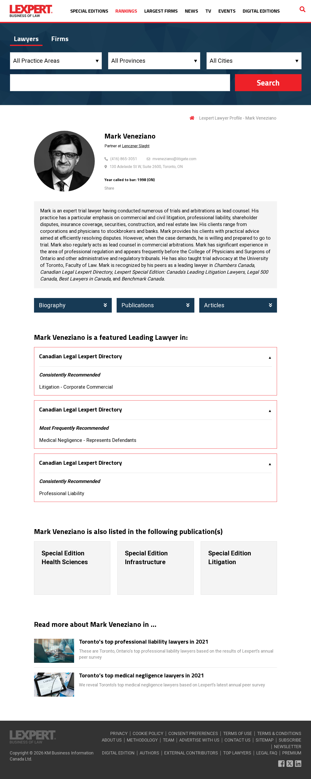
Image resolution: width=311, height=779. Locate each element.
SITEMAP (265, 740)
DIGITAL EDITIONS (261, 11)
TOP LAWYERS (237, 752)
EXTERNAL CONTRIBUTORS (191, 752)
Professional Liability (61, 493)
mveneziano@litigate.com (174, 159)
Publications (137, 305)
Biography (52, 305)
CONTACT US (238, 740)
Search (268, 82)
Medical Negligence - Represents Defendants (87, 440)
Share (109, 188)
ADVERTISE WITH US (199, 740)
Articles (214, 305)
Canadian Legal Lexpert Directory (80, 356)
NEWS (191, 11)
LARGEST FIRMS (161, 11)
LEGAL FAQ (266, 752)
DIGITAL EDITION (118, 752)
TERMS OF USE (237, 733)
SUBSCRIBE (290, 740)
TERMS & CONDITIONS (279, 733)
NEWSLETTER (287, 746)
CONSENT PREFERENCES (193, 733)
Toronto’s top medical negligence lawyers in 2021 (141, 675)
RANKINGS (126, 11)
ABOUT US (112, 740)
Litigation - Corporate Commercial (76, 387)
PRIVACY (119, 733)
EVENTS (226, 11)
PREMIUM (291, 752)
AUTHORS (149, 752)
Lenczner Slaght (135, 146)
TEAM (168, 740)
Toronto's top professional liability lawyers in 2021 (143, 642)
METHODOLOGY (142, 740)
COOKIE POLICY (148, 733)
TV (208, 11)
